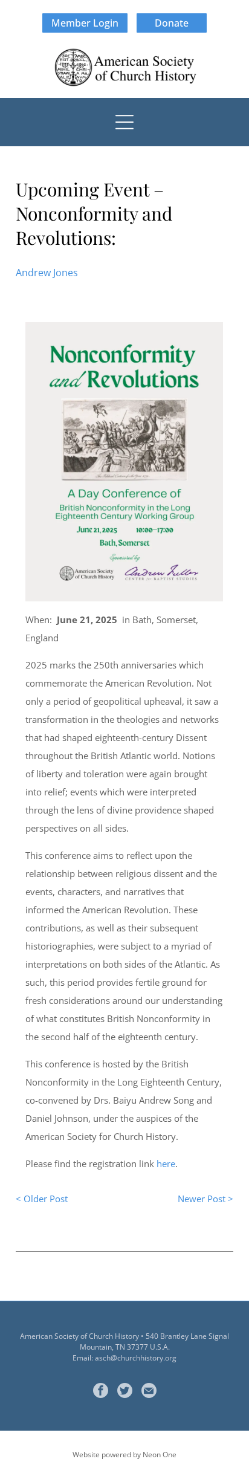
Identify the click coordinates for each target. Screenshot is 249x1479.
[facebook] (100, 1392)
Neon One (159, 1454)
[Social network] (124, 1392)
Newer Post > (205, 1199)
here (166, 1163)
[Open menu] (124, 122)
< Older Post (42, 1199)
